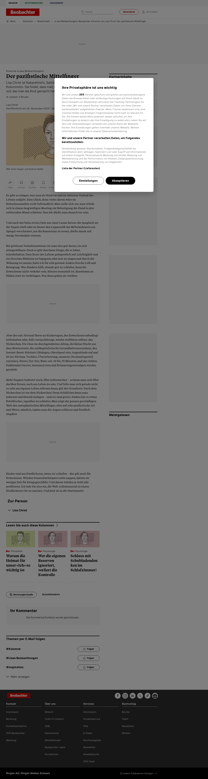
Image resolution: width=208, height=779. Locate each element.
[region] (104, 135)
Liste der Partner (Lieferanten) (81, 168)
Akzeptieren (120, 180)
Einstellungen (88, 180)
